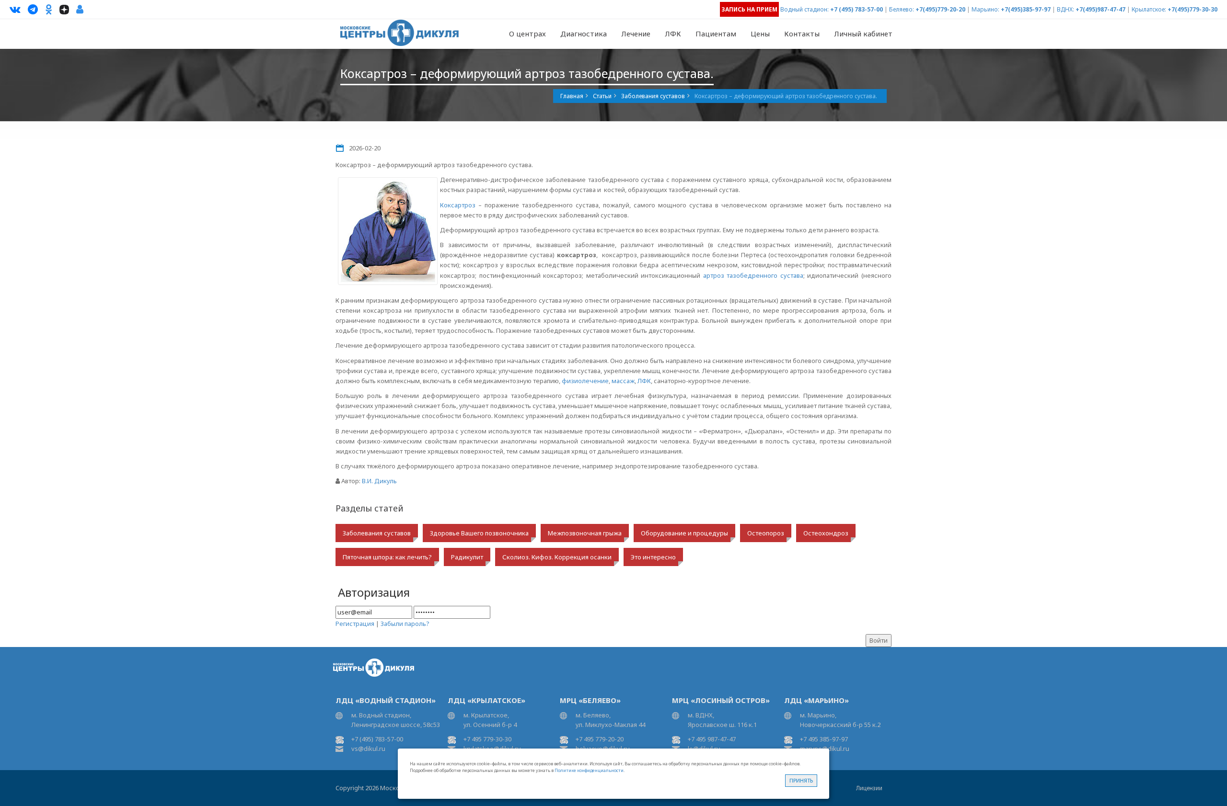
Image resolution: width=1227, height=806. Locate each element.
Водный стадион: (804, 9)
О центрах (527, 33)
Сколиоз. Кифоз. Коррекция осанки (557, 557)
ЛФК (673, 33)
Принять (801, 780)
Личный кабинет (863, 33)
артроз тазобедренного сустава (753, 275)
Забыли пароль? (405, 623)
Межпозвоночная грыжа (585, 533)
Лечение (635, 33)
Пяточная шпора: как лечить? (387, 557)
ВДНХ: (1065, 9)
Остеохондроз (825, 533)
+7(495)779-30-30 (1192, 9)
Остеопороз (765, 533)
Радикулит (467, 557)
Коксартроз (457, 205)
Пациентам (715, 33)
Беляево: (901, 9)
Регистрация (355, 623)
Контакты (802, 33)
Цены (760, 33)
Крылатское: (1149, 9)
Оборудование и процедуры (684, 533)
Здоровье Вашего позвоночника (479, 533)
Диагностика (583, 33)
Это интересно (653, 557)
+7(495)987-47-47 (1100, 9)
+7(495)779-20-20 (940, 9)
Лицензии (869, 788)
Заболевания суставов (377, 533)
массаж (623, 380)
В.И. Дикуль (379, 481)
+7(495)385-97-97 (1026, 9)
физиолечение (585, 380)
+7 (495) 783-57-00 (856, 9)
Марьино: (985, 9)
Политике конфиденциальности (589, 770)
